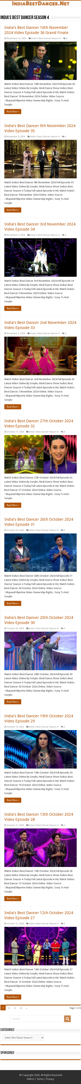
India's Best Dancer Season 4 (46, 38)
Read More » (13, 111)
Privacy (50, 1079)
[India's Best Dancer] (40, 3)
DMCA (30, 1079)
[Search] (67, 1018)
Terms (40, 1079)
